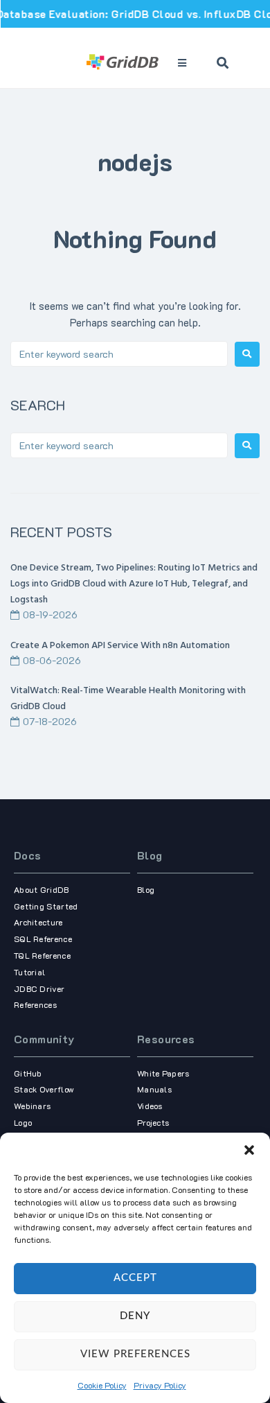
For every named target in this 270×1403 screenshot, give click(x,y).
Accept (135, 1278)
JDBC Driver (39, 988)
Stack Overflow (44, 1089)
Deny (135, 1316)
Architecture (38, 921)
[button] (249, 1150)
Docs (28, 855)
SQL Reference (43, 938)
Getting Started (46, 906)
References (35, 1004)
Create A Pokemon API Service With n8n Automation (120, 646)
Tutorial (29, 971)
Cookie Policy (102, 1385)
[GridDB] (123, 63)
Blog (150, 855)
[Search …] (223, 63)
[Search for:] (119, 354)
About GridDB (41, 889)
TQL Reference (42, 955)
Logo (23, 1122)
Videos (150, 1105)
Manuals (154, 1089)
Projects (153, 1122)
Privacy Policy (160, 1385)
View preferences (135, 1354)
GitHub (28, 1073)
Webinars (32, 1105)
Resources (166, 1038)
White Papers (163, 1073)
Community (44, 1038)
